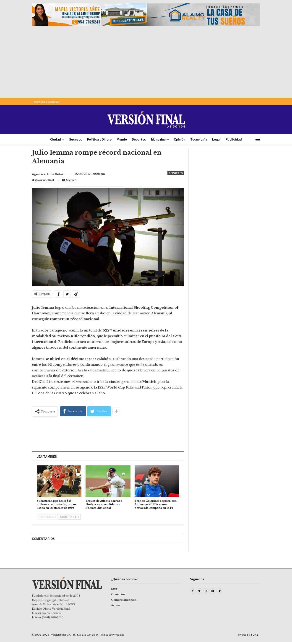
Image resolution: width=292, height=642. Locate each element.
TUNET (255, 634)
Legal (216, 139)
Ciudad (55, 139)
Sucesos (75, 139)
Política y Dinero (99, 139)
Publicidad (234, 139)
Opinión (179, 139)
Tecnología (198, 139)
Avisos (115, 605)
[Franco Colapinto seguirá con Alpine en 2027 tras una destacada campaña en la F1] (157, 481)
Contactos (118, 594)
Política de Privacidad (112, 634)
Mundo (122, 139)
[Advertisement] (146, 60)
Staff (114, 588)
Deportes (139, 139)
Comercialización (123, 599)
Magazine (158, 139)
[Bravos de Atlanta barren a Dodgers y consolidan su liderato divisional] (108, 481)
